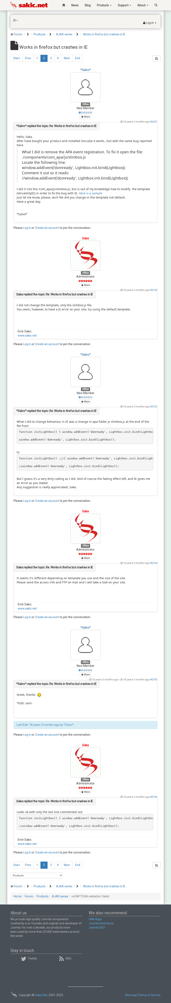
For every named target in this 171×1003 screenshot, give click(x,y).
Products (103, 5)
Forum (18, 34)
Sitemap (130, 995)
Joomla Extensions (101, 923)
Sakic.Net (41, 995)
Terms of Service (149, 995)
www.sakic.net (27, 335)
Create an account (47, 227)
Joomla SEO (97, 927)
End (77, 58)
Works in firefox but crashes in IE (104, 34)
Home (17, 896)
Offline (85, 104)
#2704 (153, 563)
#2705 (153, 679)
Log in (27, 227)
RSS (68, 958)
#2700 (153, 290)
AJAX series (64, 34)
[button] (150, 23)
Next (67, 58)
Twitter (32, 958)
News (75, 5)
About (141, 5)
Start (16, 58)
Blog (88, 5)
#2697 (153, 121)
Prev (28, 58)
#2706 (153, 796)
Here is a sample (90, 193)
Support (123, 5)
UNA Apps (95, 919)
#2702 (153, 406)
